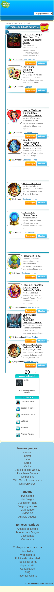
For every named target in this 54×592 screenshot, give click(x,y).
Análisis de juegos (27, 528)
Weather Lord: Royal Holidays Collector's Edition (32, 143)
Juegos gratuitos (27, 506)
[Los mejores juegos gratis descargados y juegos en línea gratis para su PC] (5, 4)
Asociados (27, 551)
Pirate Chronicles (32, 183)
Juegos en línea (27, 502)
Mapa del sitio (27, 565)
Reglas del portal (27, 561)
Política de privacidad (27, 558)
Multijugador (27, 509)
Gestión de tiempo (31, 133)
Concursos (27, 539)
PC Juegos (27, 495)
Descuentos (27, 535)
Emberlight (27, 476)
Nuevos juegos (27, 448)
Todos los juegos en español (27, 391)
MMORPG (27, 513)
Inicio (8, 23)
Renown (27, 452)
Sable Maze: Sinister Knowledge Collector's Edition (32, 318)
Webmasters (27, 554)
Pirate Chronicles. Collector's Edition (32, 346)
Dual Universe (27, 483)
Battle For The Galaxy (27, 469)
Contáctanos (27, 568)
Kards (27, 462)
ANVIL (27, 459)
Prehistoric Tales (32, 256)
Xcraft (27, 456)
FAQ (27, 572)
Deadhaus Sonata (27, 473)
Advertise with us (27, 575)
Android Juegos (27, 434)
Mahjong (28, 87)
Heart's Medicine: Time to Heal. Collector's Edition (32, 113)
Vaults (27, 466)
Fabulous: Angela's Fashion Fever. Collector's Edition (33, 288)
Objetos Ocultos (29, 60)
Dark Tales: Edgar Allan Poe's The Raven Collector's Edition (32, 38)
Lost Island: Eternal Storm (30, 214)
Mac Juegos (27, 499)
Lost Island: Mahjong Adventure (29, 70)
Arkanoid (24, 427)
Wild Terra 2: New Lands (27, 480)
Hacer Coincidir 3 (28, 414)
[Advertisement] (29, 100)
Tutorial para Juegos (27, 532)
